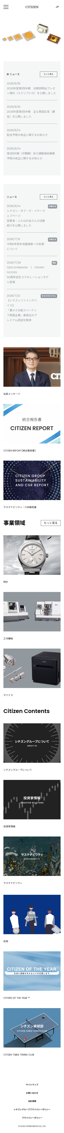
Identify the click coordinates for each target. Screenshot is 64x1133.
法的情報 (32, 1101)
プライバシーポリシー (32, 1117)
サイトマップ (32, 1084)
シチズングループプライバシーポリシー (32, 1109)
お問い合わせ (32, 1093)
